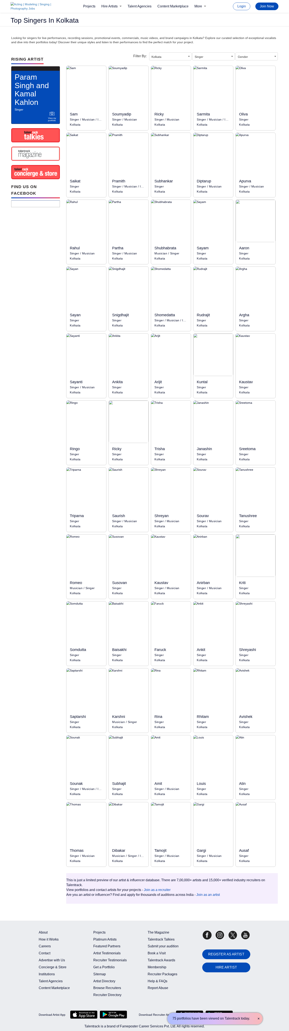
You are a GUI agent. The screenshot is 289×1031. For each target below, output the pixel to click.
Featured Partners (106, 946)
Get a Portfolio (104, 967)
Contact (44, 953)
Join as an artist (208, 894)
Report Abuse (158, 988)
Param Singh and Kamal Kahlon (32, 90)
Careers (45, 946)
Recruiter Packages (162, 974)
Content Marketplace (173, 6)
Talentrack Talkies (161, 939)
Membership (157, 967)
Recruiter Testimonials (110, 960)
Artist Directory (104, 981)
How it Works (49, 939)
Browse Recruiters (107, 988)
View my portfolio (52, 119)
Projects (89, 6)
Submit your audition (163, 946)
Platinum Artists (105, 939)
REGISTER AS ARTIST (226, 954)
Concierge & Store (52, 967)
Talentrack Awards (161, 960)
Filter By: (140, 56)
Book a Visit (157, 953)
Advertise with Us (52, 960)
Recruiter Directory (107, 995)
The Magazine (158, 932)
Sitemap (99, 974)
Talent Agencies (139, 6)
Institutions (47, 974)
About (43, 932)
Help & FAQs (157, 981)
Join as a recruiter (157, 890)
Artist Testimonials (107, 953)
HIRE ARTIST (226, 967)
